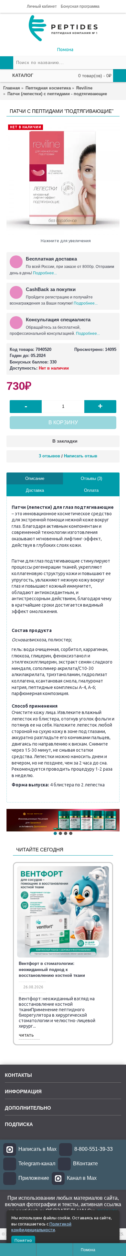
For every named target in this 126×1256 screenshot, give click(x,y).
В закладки (65, 441)
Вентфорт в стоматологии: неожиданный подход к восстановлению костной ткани (52, 969)
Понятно (23, 1240)
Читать (26, 1035)
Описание (34, 478)
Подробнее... (45, 273)
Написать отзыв (80, 456)
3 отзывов (49, 456)
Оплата (91, 490)
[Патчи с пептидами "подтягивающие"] (63, 179)
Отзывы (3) (91, 478)
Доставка (35, 490)
